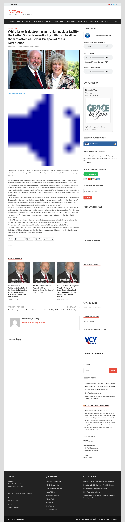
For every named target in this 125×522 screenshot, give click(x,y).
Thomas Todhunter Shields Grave (95, 411)
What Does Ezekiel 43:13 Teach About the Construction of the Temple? (43, 288)
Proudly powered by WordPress (85, 519)
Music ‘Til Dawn (52, 492)
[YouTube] (109, 5)
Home (11, 21)
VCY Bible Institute (52, 485)
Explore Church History (97, 405)
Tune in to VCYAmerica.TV (92, 308)
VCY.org (16, 11)
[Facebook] (111, 5)
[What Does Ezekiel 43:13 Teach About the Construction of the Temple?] (44, 283)
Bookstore (59, 21)
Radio (19, 21)
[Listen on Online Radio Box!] (115, 144)
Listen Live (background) (103, 35)
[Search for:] (100, 370)
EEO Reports (50, 506)
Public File (49, 502)
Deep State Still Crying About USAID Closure (99, 383)
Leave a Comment (35, 46)
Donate (93, 21)
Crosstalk (37, 21)
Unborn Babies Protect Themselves (96, 390)
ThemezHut (113, 519)
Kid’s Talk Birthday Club (54, 488)
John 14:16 (87, 163)
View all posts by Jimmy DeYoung (34, 323)
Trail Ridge (70, 21)
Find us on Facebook (93, 353)
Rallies (48, 21)
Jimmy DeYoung (24, 46)
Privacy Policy (50, 499)
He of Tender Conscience (92, 393)
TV (27, 21)
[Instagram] (117, 5)
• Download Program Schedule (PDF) (95, 62)
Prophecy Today (13, 28)
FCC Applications (52, 509)
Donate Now (90, 174)
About (103, 21)
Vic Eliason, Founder (52, 495)
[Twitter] (114, 5)
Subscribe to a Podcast (53, 481)
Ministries (81, 21)
